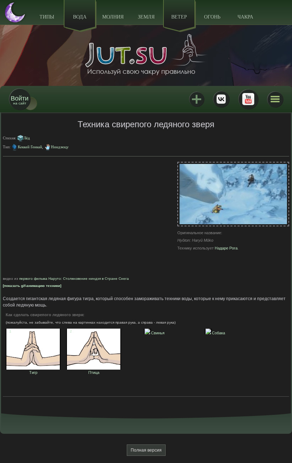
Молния (113, 17)
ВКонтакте (221, 99)
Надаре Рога (226, 248)
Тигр (23, 370)
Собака (216, 333)
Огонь (212, 17)
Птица (84, 370)
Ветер (179, 17)
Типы (47, 17)
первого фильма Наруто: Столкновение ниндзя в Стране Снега (74, 279)
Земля (146, 17)
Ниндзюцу (60, 147)
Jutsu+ (196, 99)
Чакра (245, 17)
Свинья (156, 333)
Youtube (248, 99)
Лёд (27, 138)
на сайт (19, 100)
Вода (80, 17)
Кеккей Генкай (30, 147)
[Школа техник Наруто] (146, 54)
